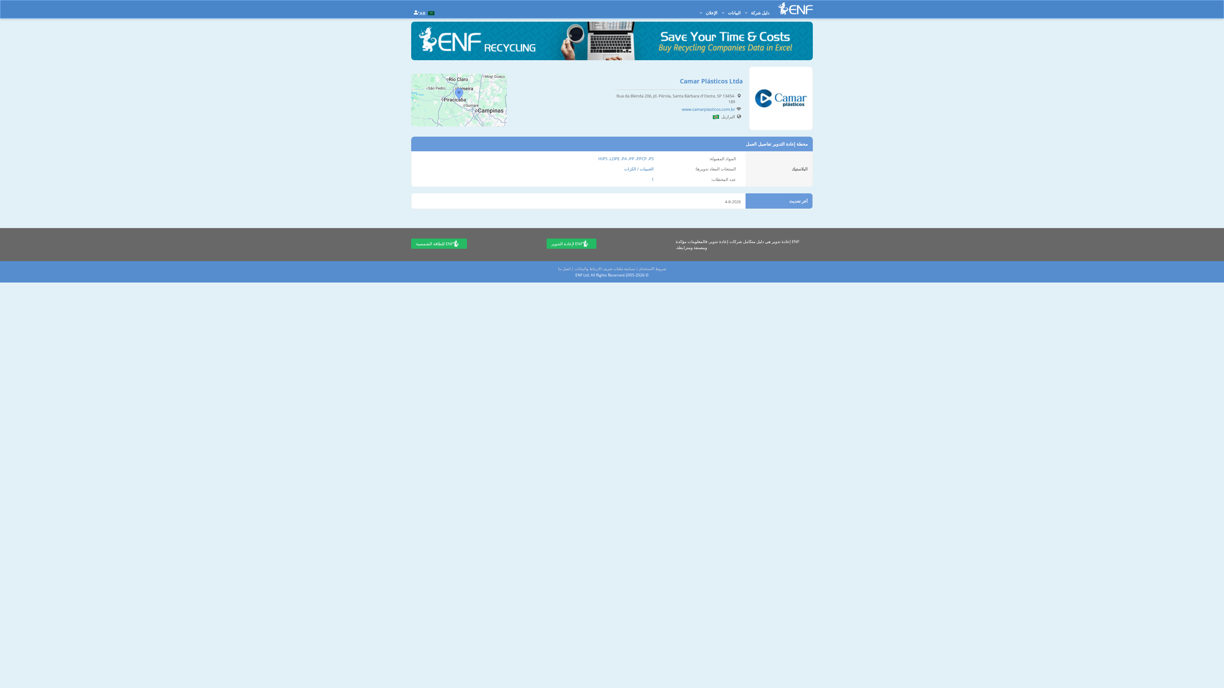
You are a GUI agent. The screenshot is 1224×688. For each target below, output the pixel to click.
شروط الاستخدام (652, 268)
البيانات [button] (734, 12)
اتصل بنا (564, 268)
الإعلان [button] (711, 12)
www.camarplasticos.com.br (708, 109)
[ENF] (795, 8)
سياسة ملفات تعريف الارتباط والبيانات (605, 268)
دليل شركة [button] (759, 12)
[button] (427, 12)
